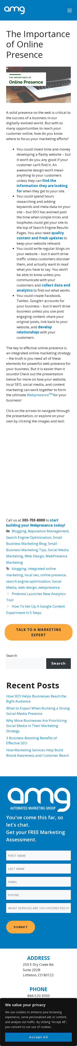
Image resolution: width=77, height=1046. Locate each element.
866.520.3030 (39, 995)
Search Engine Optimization (28, 537)
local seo (32, 575)
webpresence (49, 587)
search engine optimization (28, 581)
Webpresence (40, 394)
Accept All (38, 1037)
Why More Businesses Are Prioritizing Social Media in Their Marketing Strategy (36, 725)
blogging (19, 568)
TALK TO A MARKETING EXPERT (38, 632)
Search (11, 655)
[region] (38, 1022)
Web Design (34, 556)
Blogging (19, 531)
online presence (53, 575)
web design (27, 587)
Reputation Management (48, 531)
